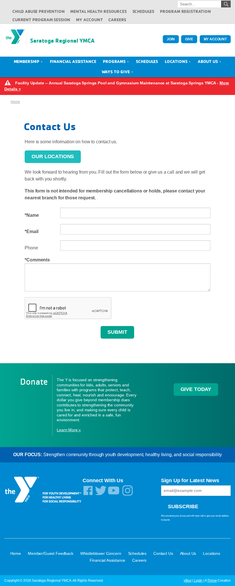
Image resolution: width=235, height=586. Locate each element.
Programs (115, 61)
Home (15, 102)
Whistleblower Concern (100, 553)
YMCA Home (15, 40)
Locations (176, 61)
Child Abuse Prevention (38, 11)
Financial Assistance (73, 61)
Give (189, 39)
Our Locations (53, 156)
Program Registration (185, 11)
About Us (208, 61)
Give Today (196, 389)
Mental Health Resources (98, 11)
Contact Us (163, 553)
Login (198, 581)
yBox (187, 581)
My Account (89, 19)
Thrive (212, 581)
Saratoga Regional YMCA (62, 40)
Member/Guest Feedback (50, 553)
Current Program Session (41, 19)
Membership (27, 61)
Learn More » (69, 430)
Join (171, 39)
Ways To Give (116, 71)
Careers (117, 19)
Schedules (143, 11)
